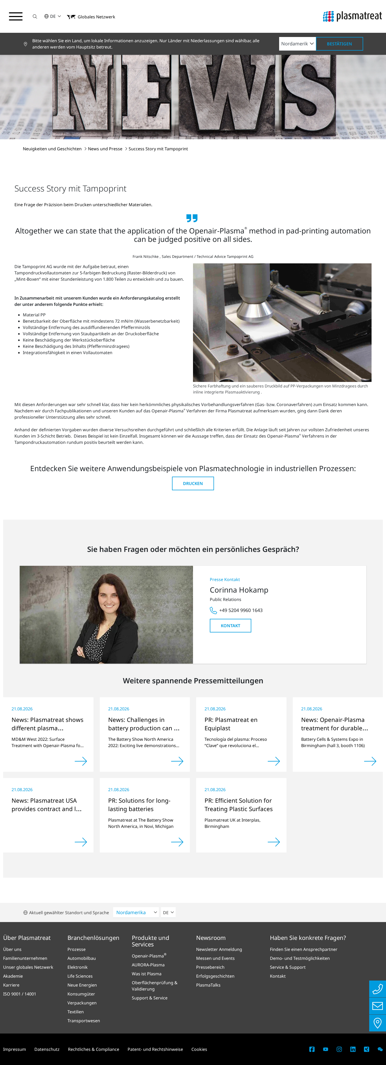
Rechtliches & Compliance (93, 1049)
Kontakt (230, 626)
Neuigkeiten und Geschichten (53, 149)
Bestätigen (339, 44)
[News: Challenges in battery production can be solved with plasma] (177, 761)
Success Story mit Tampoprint (158, 149)
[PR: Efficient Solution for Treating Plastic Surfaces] (274, 842)
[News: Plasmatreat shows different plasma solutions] (81, 761)
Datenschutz (47, 1049)
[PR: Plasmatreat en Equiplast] (274, 761)
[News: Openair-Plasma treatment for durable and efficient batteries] (370, 761)
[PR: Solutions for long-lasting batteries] (177, 842)
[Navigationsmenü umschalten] (15, 16)
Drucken (193, 483)
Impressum (14, 1049)
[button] (35, 16)
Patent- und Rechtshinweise (155, 1049)
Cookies (199, 1049)
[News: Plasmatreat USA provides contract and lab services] (81, 842)
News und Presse (105, 149)
